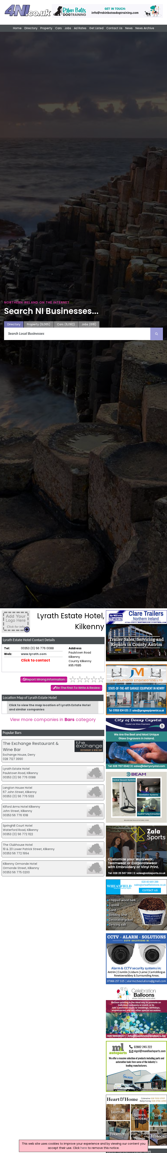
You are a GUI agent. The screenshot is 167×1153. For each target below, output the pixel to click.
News (129, 28)
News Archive (144, 28)
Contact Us (114, 28)
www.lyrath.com (33, 654)
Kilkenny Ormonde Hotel (20, 864)
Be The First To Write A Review (78, 688)
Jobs (68, 28)
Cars (58, 28)
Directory (30, 28)
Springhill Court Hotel (17, 826)
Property (46, 28)
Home (17, 28)
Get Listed (96, 28)
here (83, 1148)
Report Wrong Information (45, 679)
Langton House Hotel (17, 788)
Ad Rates (80, 28)
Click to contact (35, 660)
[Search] (156, 334)
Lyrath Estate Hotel (16, 769)
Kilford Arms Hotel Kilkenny (21, 807)
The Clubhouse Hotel (18, 845)
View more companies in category (53, 719)
